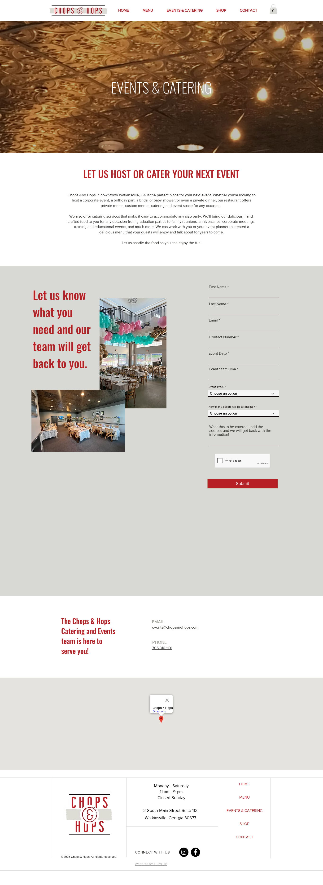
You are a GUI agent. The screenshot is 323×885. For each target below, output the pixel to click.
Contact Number (222, 337)
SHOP (244, 824)
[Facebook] (195, 852)
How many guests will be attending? (232, 406)
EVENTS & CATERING (244, 811)
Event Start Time (222, 369)
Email (213, 320)
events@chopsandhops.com (175, 627)
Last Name (217, 304)
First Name (218, 287)
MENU (244, 797)
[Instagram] (183, 852)
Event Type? (216, 386)
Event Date (218, 353)
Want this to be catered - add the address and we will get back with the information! (240, 430)
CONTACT (244, 837)
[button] (273, 9)
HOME (244, 784)
